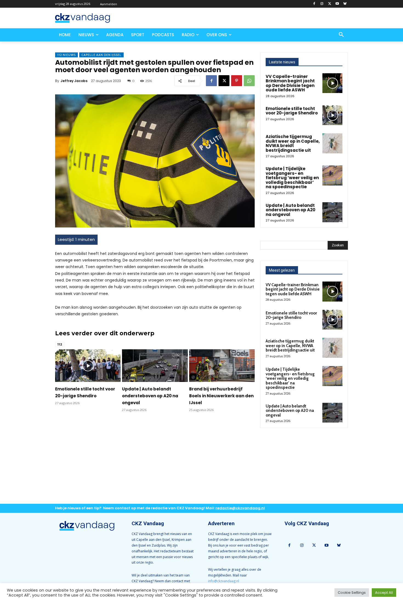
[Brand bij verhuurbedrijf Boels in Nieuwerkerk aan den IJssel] (222, 365)
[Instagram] (322, 4)
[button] (341, 34)
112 (59, 344)
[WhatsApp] (249, 80)
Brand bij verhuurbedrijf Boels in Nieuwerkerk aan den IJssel (221, 396)
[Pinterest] (236, 80)
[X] (330, 4)
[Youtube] (337, 4)
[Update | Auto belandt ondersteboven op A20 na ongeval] (155, 365)
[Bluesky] (345, 4)
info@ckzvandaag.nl (223, 581)
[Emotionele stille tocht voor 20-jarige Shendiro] (88, 365)
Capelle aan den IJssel (101, 55)
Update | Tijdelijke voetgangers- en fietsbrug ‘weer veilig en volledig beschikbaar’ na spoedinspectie (292, 178)
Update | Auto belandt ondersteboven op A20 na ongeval (150, 396)
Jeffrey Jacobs (74, 80)
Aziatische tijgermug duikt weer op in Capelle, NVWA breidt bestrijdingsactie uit (293, 143)
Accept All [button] (384, 592)
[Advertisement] (155, 462)
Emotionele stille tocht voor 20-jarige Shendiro (292, 111)
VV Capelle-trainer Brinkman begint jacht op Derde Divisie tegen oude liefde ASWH (290, 83)
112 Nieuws (66, 55)
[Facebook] (314, 4)
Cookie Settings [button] (352, 592)
